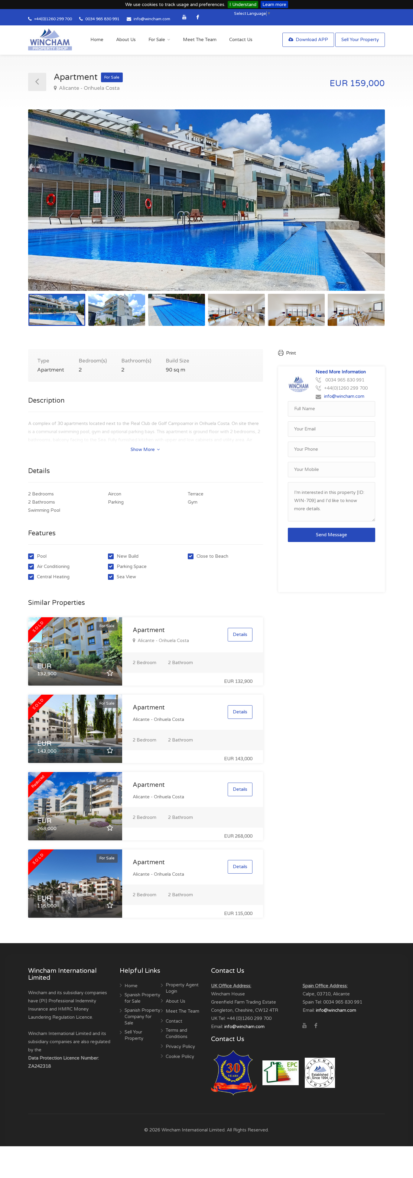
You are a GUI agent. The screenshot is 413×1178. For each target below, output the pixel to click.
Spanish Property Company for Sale (142, 1017)
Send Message (331, 534)
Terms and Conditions (176, 1033)
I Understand (242, 4)
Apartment (149, 630)
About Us (126, 39)
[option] (206, 200)
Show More (143, 449)
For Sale (156, 39)
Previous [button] (45, 207)
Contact (174, 1021)
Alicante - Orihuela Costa (89, 88)
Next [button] (367, 207)
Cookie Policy (180, 1056)
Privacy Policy (180, 1046)
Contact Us (240, 39)
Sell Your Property (360, 39)
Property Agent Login (182, 988)
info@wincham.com (152, 19)
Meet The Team (199, 39)
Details (240, 634)
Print (290, 353)
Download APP (311, 39)
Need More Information (341, 372)
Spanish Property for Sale (142, 998)
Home (96, 39)
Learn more (274, 4)
